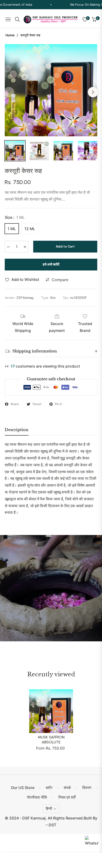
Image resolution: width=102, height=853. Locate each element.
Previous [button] (9, 92)
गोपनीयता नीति (37, 797)
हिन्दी (49, 808)
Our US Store (22, 787)
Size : (15, 217)
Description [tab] (16, 430)
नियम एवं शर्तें (66, 797)
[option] (51, 90)
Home (9, 35)
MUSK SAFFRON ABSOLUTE (51, 739)
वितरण (86, 787)
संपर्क (67, 787)
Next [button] (93, 92)
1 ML (12, 228)
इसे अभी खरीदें (51, 264)
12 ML (29, 228)
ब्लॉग (49, 787)
